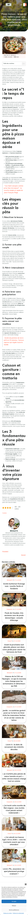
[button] (25, 884)
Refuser (14, 905)
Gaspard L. (10, 609)
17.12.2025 (17, 580)
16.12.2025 (17, 741)
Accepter (14, 901)
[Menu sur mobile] (21, 4)
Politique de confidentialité (18, 913)
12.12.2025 (9, 57)
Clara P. (10, 641)
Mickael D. (13, 55)
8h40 (17, 57)
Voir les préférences (14, 910)
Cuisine (4, 513)
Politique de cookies (7, 913)
